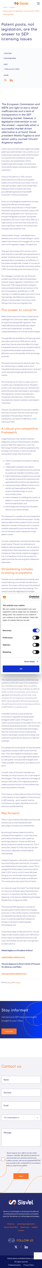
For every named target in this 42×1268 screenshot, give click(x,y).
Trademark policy (14, 1265)
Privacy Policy (29, 1265)
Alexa (9, 982)
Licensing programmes (26, 1224)
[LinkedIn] (26, 1247)
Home (5, 7)
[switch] (36, 638)
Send (21, 1176)
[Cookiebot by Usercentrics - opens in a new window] (29, 597)
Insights (12, 7)
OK (21, 669)
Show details (29, 661)
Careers (21, 1230)
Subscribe (9, 1031)
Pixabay (17, 982)
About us (11, 1224)
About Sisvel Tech (11, 1227)
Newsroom (24, 1227)
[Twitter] (16, 1247)
